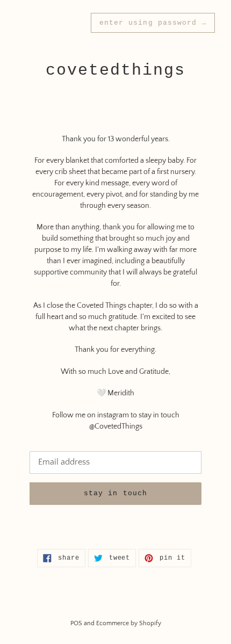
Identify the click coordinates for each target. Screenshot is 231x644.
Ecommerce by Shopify (128, 623)
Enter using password (152, 23)
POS (76, 623)
